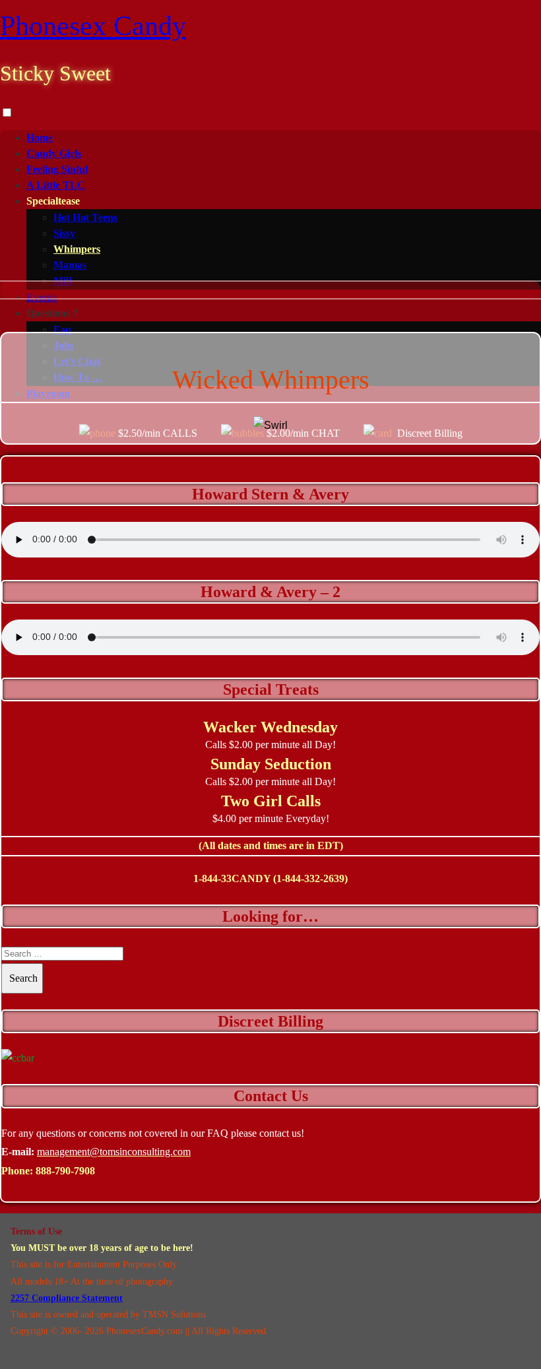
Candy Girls (53, 153)
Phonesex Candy (93, 26)
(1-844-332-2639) (310, 878)
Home (39, 137)
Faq (62, 329)
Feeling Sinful (57, 169)
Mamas (69, 265)
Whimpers (76, 249)
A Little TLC (55, 185)
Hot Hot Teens (85, 217)
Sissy (64, 233)
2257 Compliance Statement (67, 1298)
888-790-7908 (65, 1170)
